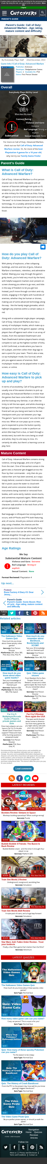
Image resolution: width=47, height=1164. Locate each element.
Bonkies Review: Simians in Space (18, 813)
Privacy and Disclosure (28, 1153)
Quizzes (38, 1132)
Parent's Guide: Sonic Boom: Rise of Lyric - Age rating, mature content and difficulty (24, 603)
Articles (34, 1138)
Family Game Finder (31, 156)
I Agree (23, 8)
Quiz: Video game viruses (35, 674)
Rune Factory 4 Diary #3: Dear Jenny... (19, 592)
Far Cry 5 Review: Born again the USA (35, 715)
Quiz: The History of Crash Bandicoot (19, 1083)
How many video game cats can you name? (22, 1019)
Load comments (24, 769)
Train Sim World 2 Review (14, 879)
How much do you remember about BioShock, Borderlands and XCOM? (35, 641)
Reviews (34, 1135)
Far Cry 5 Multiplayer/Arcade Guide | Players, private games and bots (11, 719)
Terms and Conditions (18, 1155)
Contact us (33, 1155)
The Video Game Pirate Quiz (15, 1117)
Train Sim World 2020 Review (15, 911)
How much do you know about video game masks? (12, 675)
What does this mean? (23, 114)
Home (28, 1132)
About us (13, 1153)
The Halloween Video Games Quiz (11, 637)
